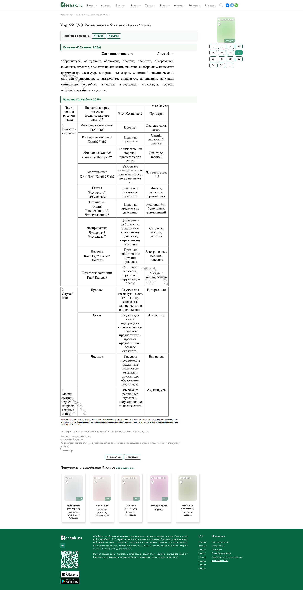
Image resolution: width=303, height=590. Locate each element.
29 (239, 52)
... (213, 46)
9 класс (202, 549)
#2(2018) (114, 36)
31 (222, 58)
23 (222, 46)
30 (213, 58)
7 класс (202, 557)
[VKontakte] (227, 5)
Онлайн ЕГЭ (218, 545)
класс (90, 5)
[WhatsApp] (236, 5)
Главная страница (220, 541)
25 (239, 46)
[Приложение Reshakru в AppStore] (69, 576)
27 (222, 52)
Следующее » (133, 456)
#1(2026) (99, 36)
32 (230, 58)
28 (230, 52)
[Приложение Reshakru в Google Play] (69, 583)
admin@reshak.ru (220, 560)
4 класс (202, 568)
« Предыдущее (114, 456)
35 (221, 65)
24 (230, 46)
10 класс (202, 545)
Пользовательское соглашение (227, 557)
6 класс (202, 560)
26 (213, 52)
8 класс (202, 553)
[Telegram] (232, 5)
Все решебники (125, 467)
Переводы (217, 549)
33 (239, 58)
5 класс (202, 564)
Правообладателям (221, 553)
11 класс (202, 541)
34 (213, 65)
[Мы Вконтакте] (62, 545)
